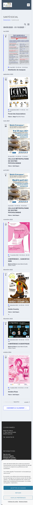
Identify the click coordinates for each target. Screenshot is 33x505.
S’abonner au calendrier (15, 408)
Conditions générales (9, 459)
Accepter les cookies (18, 488)
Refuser (18, 493)
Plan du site (6, 454)
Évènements (6, 20)
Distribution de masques (17, 70)
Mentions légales (23, 501)
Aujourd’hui (16, 402)
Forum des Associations (16, 114)
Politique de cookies (13, 501)
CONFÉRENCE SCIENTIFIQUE (19, 344)
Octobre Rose (13, 392)
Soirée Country (13, 309)
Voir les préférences (18, 498)
